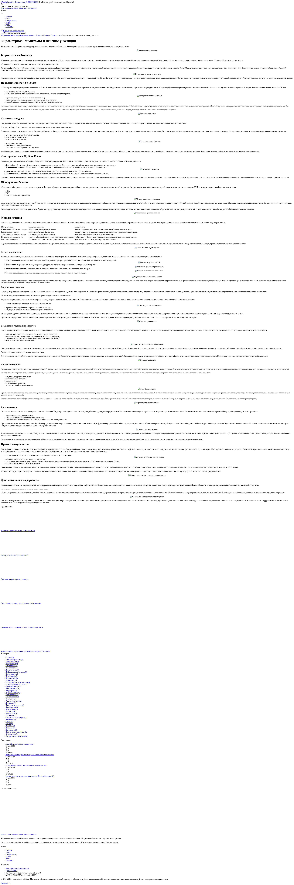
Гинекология (56, 35)
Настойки (11, 720)
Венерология (12, 664)
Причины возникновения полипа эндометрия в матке (22, 627)
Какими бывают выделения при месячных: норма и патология (25, 651)
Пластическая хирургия (16, 732)
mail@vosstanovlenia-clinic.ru (14, 2)
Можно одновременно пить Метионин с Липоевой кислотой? (30, 776)
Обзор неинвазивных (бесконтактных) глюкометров (26, 765)
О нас (8, 18)
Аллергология (12, 662)
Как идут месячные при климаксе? (14, 555)
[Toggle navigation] (2, 33)
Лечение (10, 726)
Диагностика (12, 707)
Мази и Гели (12, 713)
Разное (9, 724)
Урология (11, 699)
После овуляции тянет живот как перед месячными (21, 603)
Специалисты (11, 21)
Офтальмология (13, 686)
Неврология (11, 676)
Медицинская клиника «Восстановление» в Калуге (21, 35)
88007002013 (32, 2)
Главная (9, 16)
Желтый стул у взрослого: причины (19, 744)
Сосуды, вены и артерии (16, 736)
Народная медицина (15, 705)
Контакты (9, 27)
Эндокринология (13, 701)
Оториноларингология (16, 684)
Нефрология (12, 678)
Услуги (8, 23)
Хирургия (11, 711)
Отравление (11, 734)
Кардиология (12, 674)
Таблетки (10, 715)
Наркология (11, 730)
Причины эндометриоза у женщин (14, 579)
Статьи (46, 35)
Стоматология (12, 697)
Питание (10, 728)
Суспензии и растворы (16, 717)
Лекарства (11, 703)
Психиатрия (12, 709)
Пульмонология (13, 693)
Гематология (12, 666)
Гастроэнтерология (14, 660)
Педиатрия (11, 691)
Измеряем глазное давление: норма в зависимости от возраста (30, 755)
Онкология (11, 680)
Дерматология (12, 670)
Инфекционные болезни (16, 672)
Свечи (9, 722)
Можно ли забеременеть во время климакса (18, 531)
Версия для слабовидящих (13, 31)
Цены (8, 25)
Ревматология (12, 695)
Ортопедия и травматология (18, 682)
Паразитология (13, 688)
